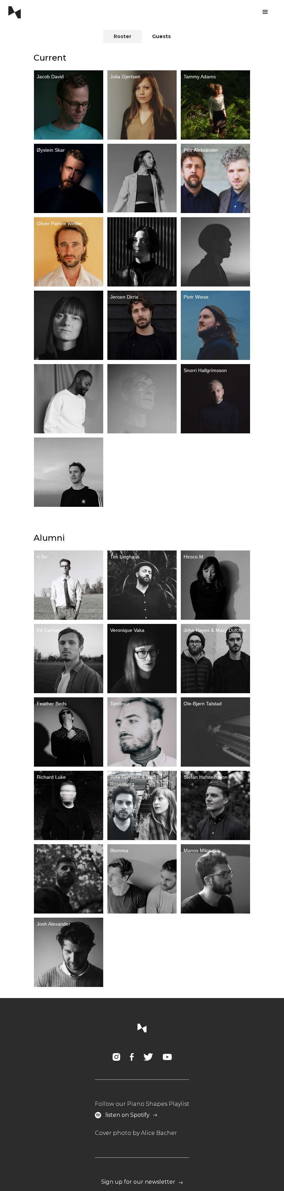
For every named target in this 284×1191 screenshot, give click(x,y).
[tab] (122, 36)
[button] (265, 12)
